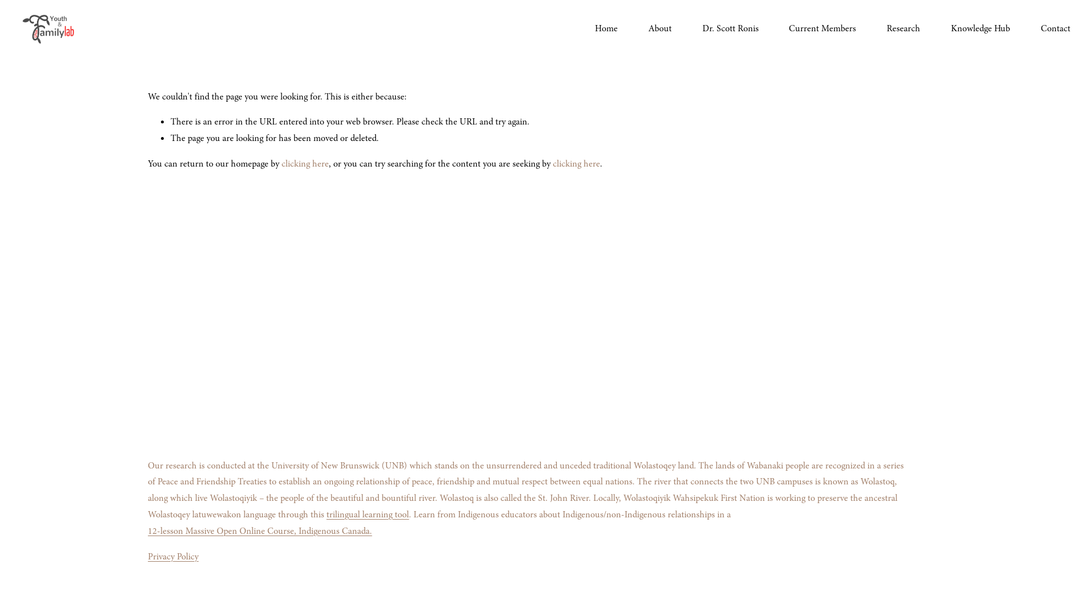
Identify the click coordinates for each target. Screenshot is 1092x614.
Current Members (822, 28)
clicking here (305, 163)
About (660, 28)
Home (606, 28)
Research (903, 28)
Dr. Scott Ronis (730, 28)
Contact (1055, 28)
